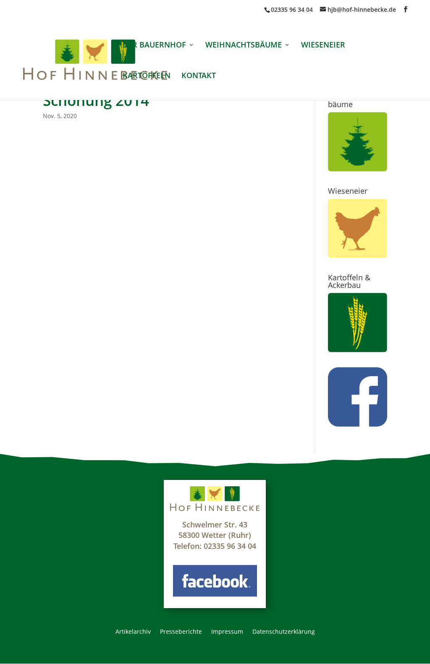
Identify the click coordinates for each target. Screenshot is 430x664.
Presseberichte (181, 632)
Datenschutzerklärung (283, 632)
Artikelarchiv (133, 632)
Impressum (227, 632)
